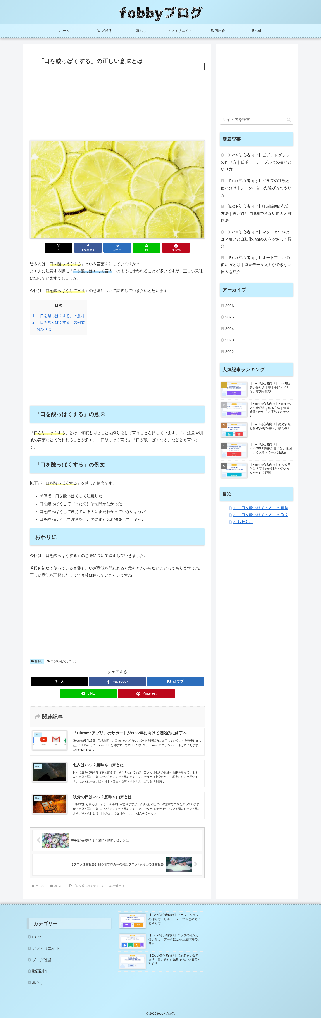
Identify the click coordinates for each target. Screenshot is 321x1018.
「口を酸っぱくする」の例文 (58, 322)
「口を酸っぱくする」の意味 (58, 316)
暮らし (39, 661)
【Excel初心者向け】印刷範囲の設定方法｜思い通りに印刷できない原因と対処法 (256, 213)
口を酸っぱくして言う (64, 661)
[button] (289, 119)
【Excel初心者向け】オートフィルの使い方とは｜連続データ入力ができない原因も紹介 (256, 264)
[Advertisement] (117, 104)
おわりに (41, 329)
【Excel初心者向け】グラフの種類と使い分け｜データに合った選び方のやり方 (256, 188)
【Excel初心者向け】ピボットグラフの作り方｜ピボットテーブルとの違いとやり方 (256, 162)
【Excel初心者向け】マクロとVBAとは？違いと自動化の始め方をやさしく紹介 (256, 239)
